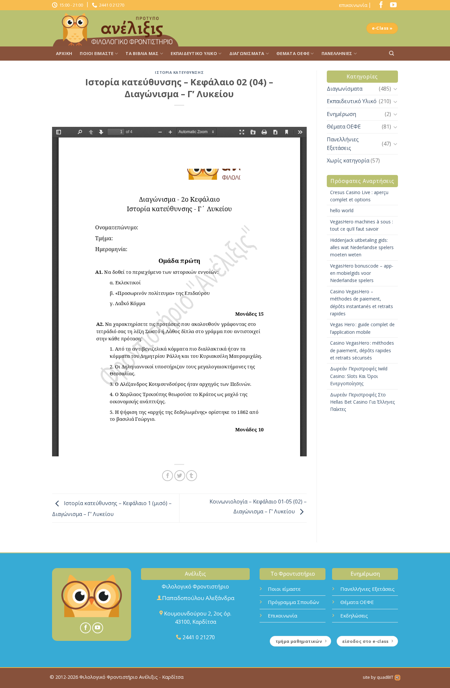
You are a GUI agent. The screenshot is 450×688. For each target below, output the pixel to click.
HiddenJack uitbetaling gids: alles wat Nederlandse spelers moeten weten (362, 247)
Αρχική (64, 53)
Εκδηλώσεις (354, 615)
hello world (341, 210)
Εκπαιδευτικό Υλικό (194, 53)
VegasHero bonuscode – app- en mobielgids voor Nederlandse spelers (361, 273)
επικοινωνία (353, 5)
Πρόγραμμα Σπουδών (293, 602)
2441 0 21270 (110, 5)
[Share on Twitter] (179, 475)
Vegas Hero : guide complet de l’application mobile (362, 328)
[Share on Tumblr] (191, 475)
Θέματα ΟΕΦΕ (292, 53)
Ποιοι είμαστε (284, 589)
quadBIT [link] (385, 677)
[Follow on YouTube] (392, 6)
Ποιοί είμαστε (96, 53)
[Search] (391, 53)
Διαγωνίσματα (247, 53)
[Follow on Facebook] (379, 6)
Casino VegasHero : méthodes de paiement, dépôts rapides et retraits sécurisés (362, 350)
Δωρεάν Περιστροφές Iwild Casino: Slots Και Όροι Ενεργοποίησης (358, 376)
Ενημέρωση (341, 114)
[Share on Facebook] (167, 475)
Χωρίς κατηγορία (348, 160)
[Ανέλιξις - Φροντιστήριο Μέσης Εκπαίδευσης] (118, 28)
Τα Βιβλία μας (142, 53)
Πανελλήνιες (337, 53)
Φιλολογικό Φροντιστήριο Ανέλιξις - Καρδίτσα (131, 677)
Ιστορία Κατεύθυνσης (179, 72)
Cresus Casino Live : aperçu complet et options (359, 196)
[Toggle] (395, 89)
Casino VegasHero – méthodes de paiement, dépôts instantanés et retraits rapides (361, 302)
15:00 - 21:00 (70, 5)
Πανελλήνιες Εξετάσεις (343, 144)
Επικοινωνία (282, 615)
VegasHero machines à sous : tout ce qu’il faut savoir (361, 225)
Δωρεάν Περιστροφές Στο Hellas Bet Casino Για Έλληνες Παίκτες (362, 402)
